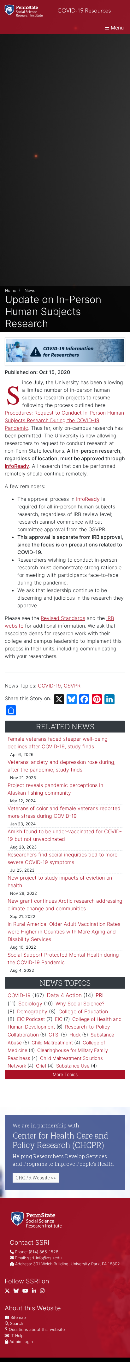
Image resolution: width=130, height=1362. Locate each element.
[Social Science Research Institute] (37, 1219)
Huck (75, 1035)
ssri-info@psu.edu (44, 1257)
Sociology (30, 1003)
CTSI (54, 1035)
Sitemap (18, 1317)
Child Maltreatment (52, 1043)
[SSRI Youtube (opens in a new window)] (27, 1291)
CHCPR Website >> (35, 1178)
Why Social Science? (80, 1003)
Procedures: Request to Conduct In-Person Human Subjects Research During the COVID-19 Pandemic (64, 420)
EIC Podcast (31, 1019)
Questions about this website (37, 1329)
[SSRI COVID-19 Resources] (55, 10)
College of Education (83, 1011)
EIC (58, 1019)
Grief (41, 1066)
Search (16, 1323)
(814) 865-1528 (43, 1251)
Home (10, 290)
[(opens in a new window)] (18, 1291)
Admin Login (21, 1341)
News (30, 290)
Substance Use (73, 1066)
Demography (32, 1011)
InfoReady (88, 499)
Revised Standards (63, 618)
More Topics (65, 1074)
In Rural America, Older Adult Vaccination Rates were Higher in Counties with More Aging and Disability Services (64, 931)
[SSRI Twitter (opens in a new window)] (9, 1291)
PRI (99, 995)
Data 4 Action (64, 995)
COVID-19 (49, 685)
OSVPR (72, 685)
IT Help (17, 1335)
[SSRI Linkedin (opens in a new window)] (36, 1291)
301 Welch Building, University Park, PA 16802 (76, 1264)
